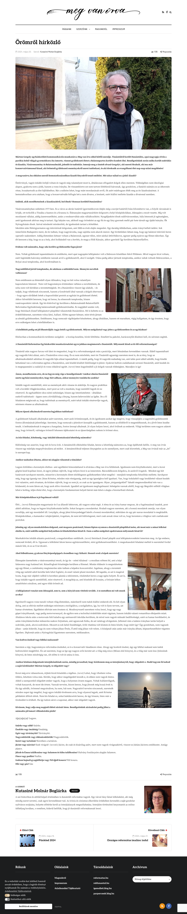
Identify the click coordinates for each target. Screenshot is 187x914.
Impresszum (118, 29)
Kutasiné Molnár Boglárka (51, 52)
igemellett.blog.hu (103, 888)
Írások (75, 791)
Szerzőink (81, 29)
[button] (7, 895)
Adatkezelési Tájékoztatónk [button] (18, 891)
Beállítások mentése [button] (28, 906)
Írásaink (66, 29)
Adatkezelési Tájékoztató (67, 888)
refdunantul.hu (101, 883)
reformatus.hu (101, 878)
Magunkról (101, 29)
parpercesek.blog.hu (104, 893)
